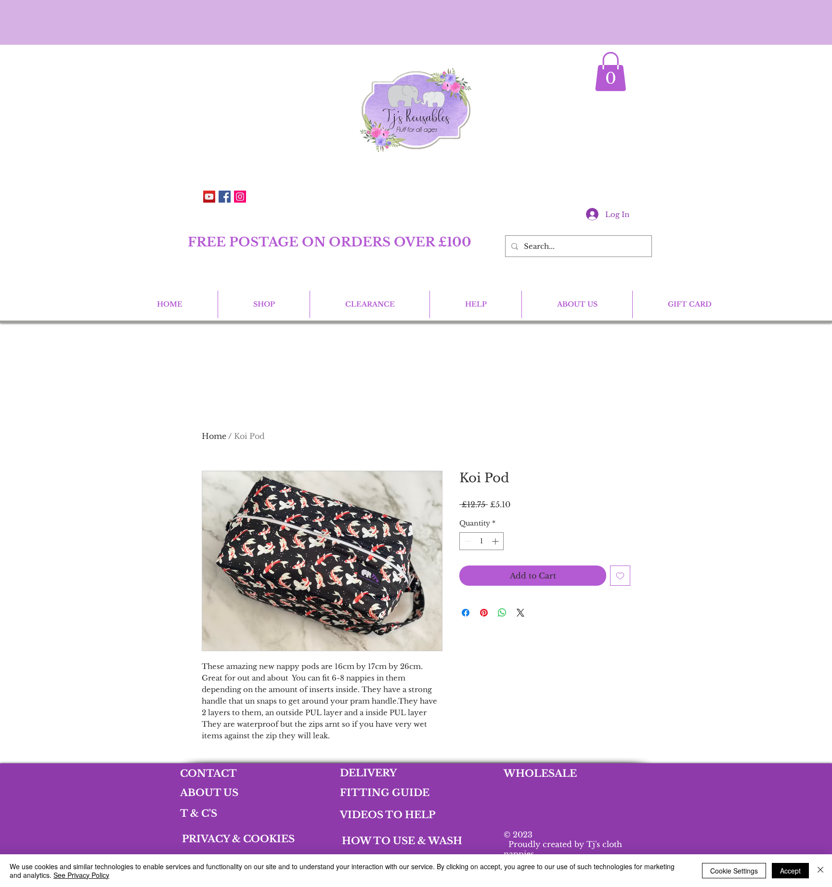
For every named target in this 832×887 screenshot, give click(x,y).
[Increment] (496, 541)
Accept (790, 870)
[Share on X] (520, 612)
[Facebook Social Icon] (225, 197)
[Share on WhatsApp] (502, 612)
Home (214, 436)
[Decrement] (467, 541)
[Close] (820, 870)
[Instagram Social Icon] (240, 197)
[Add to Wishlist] (620, 576)
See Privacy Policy (81, 875)
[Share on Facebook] (465, 612)
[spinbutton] (481, 541)
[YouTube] (209, 197)
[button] (610, 71)
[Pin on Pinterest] (484, 612)
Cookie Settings (734, 870)
